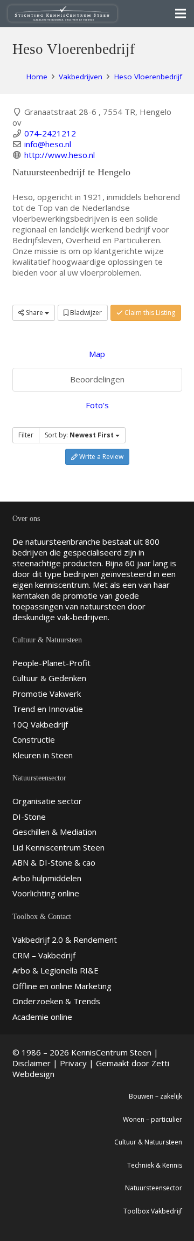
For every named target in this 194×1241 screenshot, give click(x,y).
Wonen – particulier (152, 1119)
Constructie (33, 739)
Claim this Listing (149, 312)
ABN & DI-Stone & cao (53, 862)
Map (97, 353)
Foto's (97, 405)
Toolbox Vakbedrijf (152, 1211)
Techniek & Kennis (154, 1165)
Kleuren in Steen (42, 755)
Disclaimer (31, 1063)
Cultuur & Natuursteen (148, 1142)
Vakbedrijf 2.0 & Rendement (64, 939)
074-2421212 (50, 133)
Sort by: (79, 435)
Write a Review (100, 456)
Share (34, 312)
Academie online (42, 1016)
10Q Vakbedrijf (40, 724)
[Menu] (180, 13)
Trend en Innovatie (47, 708)
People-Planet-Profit (51, 662)
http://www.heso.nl (59, 154)
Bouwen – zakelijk (155, 1096)
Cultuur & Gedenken (49, 678)
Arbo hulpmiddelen (46, 878)
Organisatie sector (47, 801)
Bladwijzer (85, 312)
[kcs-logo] (62, 13)
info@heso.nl (47, 144)
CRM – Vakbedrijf (43, 955)
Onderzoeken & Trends (56, 1001)
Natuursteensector (153, 1187)
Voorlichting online (45, 893)
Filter (25, 435)
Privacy (73, 1063)
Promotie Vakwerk (46, 693)
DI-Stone (29, 816)
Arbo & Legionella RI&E (55, 970)
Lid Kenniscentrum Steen (58, 847)
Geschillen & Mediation (54, 831)
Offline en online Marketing (62, 986)
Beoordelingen (97, 379)
